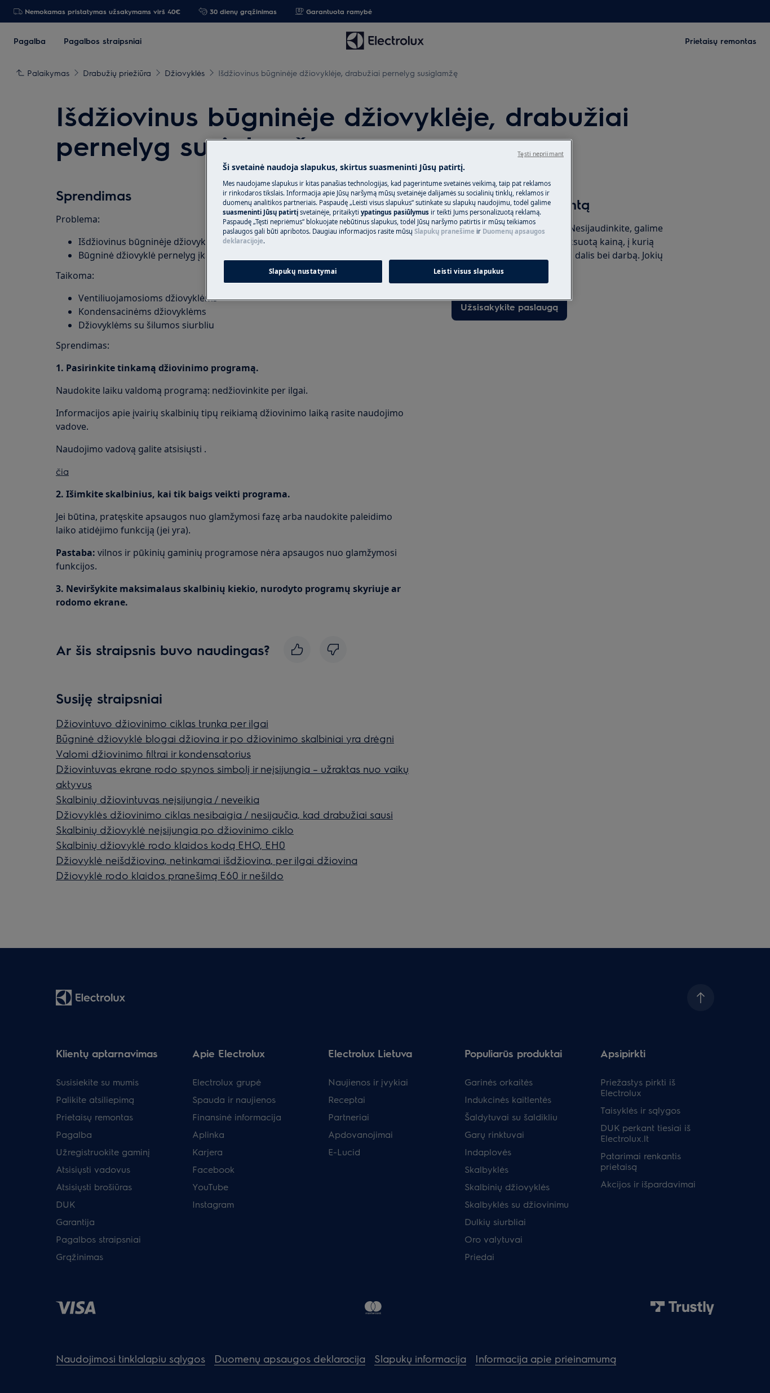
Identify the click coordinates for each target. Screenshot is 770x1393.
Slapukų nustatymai (303, 271)
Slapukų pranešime (444, 231)
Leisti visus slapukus (469, 271)
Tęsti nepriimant (540, 154)
